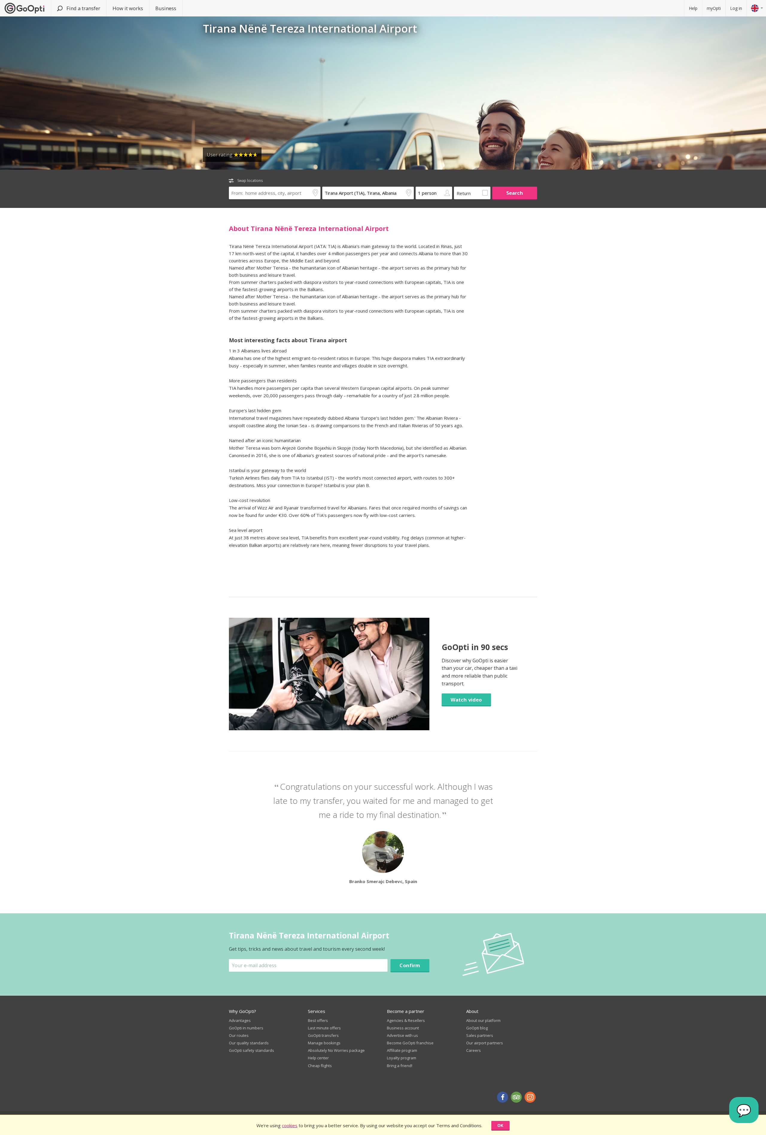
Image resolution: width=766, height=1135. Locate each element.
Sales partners (479, 1035)
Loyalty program (401, 1058)
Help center (318, 1058)
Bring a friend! (399, 1065)
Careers (473, 1050)
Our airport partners (484, 1043)
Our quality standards (249, 1043)
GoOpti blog (477, 1028)
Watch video (466, 699)
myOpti (714, 8)
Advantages (240, 1020)
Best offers (318, 1020)
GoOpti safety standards (251, 1050)
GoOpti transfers (323, 1035)
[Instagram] (530, 1097)
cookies (289, 1125)
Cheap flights (320, 1065)
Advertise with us (402, 1035)
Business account (403, 1028)
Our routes (239, 1035)
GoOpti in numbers (246, 1028)
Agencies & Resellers (406, 1020)
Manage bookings (324, 1043)
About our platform (483, 1020)
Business (165, 8)
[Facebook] (502, 1097)
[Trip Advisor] (516, 1097)
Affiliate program (402, 1050)
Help (693, 8)
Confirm (409, 965)
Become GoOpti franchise (410, 1043)
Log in (736, 8)
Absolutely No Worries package (336, 1050)
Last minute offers (324, 1028)
